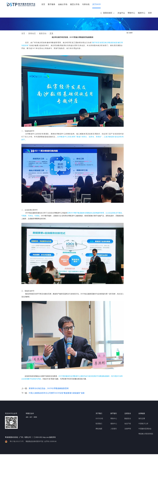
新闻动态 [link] (32, 33)
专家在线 (86, 4)
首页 (43, 4)
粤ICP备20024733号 (17, 441)
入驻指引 (113, 429)
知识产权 (127, 423)
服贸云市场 (74, 4)
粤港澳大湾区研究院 (145, 434)
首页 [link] (23, 33)
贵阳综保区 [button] (107, 13)
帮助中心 (131, 13)
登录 (150, 13)
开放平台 (121, 13)
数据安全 (127, 418)
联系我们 (99, 423)
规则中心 (141, 13)
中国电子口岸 (143, 423)
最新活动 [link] (42, 33)
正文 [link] (51, 33)
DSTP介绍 (99, 418)
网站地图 (99, 429)
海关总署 (141, 418)
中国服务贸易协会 (144, 429)
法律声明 (127, 429)
